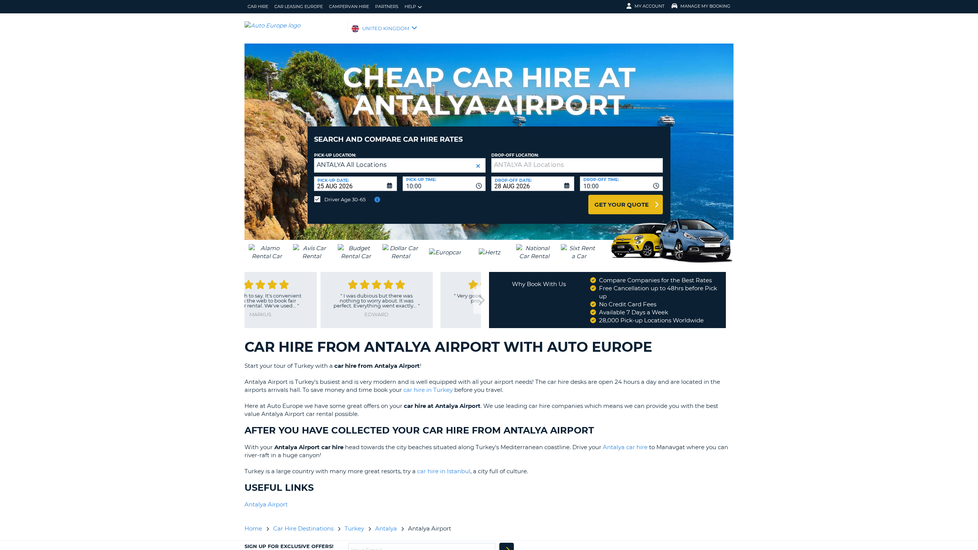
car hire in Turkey (428, 389)
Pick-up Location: (335, 155)
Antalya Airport (266, 504)
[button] (478, 166)
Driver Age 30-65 (345, 199)
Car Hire (258, 6)
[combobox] (444, 183)
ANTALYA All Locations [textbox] (352, 164)
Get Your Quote (621, 204)
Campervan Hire (349, 6)
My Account (649, 6)
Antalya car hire (625, 447)
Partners (386, 6)
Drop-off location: (515, 155)
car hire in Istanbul (443, 471)
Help (410, 6)
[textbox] (577, 165)
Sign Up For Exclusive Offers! (289, 546)
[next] (481, 300)
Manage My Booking (705, 6)
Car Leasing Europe (298, 6)
